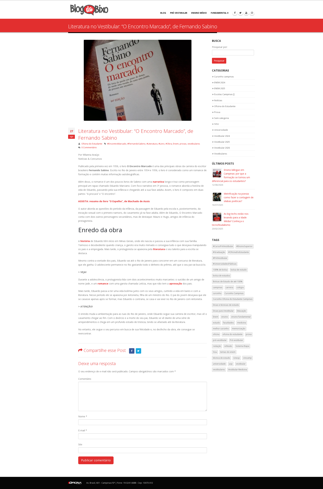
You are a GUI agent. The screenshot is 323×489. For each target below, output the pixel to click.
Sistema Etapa (242, 346)
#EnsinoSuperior (244, 246)
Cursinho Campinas (234, 293)
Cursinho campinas (224, 76)
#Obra (169, 143)
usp (230, 363)
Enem (176, 143)
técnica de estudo (221, 357)
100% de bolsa (220, 269)
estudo (216, 322)
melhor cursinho (221, 328)
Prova (217, 112)
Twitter (138, 351)
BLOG (163, 12)
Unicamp (247, 357)
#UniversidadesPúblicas (225, 263)
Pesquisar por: (219, 47)
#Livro (161, 143)
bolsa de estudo (239, 269)
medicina (241, 322)
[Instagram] (252, 12)
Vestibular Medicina (237, 369)
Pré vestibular (236, 340)
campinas (217, 287)
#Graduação (219, 252)
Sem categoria (221, 118)
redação (217, 346)
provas (183, 143)
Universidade (221, 129)
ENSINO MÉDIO (199, 12)
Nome (82, 416)
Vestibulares (220, 153)
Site (80, 444)
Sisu (215, 352)
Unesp (236, 357)
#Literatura (152, 143)
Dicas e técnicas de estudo (226, 305)
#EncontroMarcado (116, 143)
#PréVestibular (220, 258)
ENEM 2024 (219, 82)
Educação (241, 310)
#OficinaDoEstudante (238, 252)
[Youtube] (246, 12)
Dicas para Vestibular (223, 310)
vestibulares (194, 143)
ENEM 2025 (219, 88)
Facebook (131, 351)
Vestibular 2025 (222, 141)
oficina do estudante (232, 334)
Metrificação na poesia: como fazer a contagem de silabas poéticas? (239, 197)
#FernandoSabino (136, 143)
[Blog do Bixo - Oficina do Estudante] (89, 10)
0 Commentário (89, 147)
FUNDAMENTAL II (219, 12)
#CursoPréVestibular (223, 246)
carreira (229, 287)
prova (249, 334)
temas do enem (227, 352)
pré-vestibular (220, 340)
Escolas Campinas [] (224, 94)
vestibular (240, 363)
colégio (240, 287)
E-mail (82, 430)
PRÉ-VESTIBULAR (178, 12)
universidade (219, 363)
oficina (216, 334)
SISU (216, 123)
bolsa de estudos (221, 275)
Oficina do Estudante (91, 143)
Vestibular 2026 (222, 147)
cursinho (217, 293)
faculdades (228, 322)
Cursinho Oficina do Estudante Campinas (233, 299)
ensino (224, 316)
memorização (238, 328)
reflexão (228, 346)
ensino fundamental (240, 316)
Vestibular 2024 (222, 135)
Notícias (218, 100)
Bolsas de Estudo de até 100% (227, 281)
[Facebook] (234, 12)
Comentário (84, 378)
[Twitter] (240, 12)
